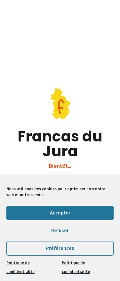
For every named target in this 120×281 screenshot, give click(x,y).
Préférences (60, 248)
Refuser (60, 230)
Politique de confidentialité (20, 267)
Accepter (60, 213)
